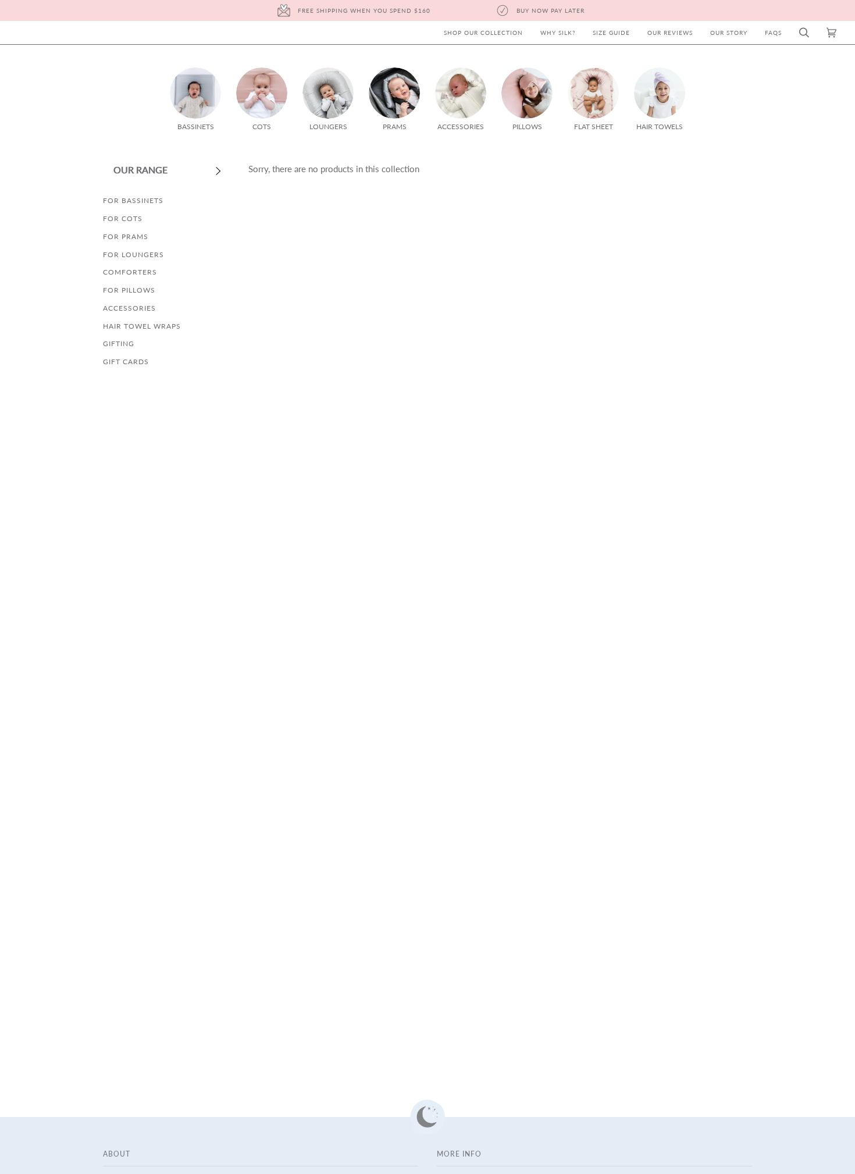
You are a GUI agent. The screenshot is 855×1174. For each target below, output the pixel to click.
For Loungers (133, 254)
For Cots (122, 218)
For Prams (125, 236)
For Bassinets (133, 200)
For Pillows (129, 290)
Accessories (129, 308)
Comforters (130, 272)
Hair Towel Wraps (142, 326)
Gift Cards (126, 361)
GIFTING (118, 343)
